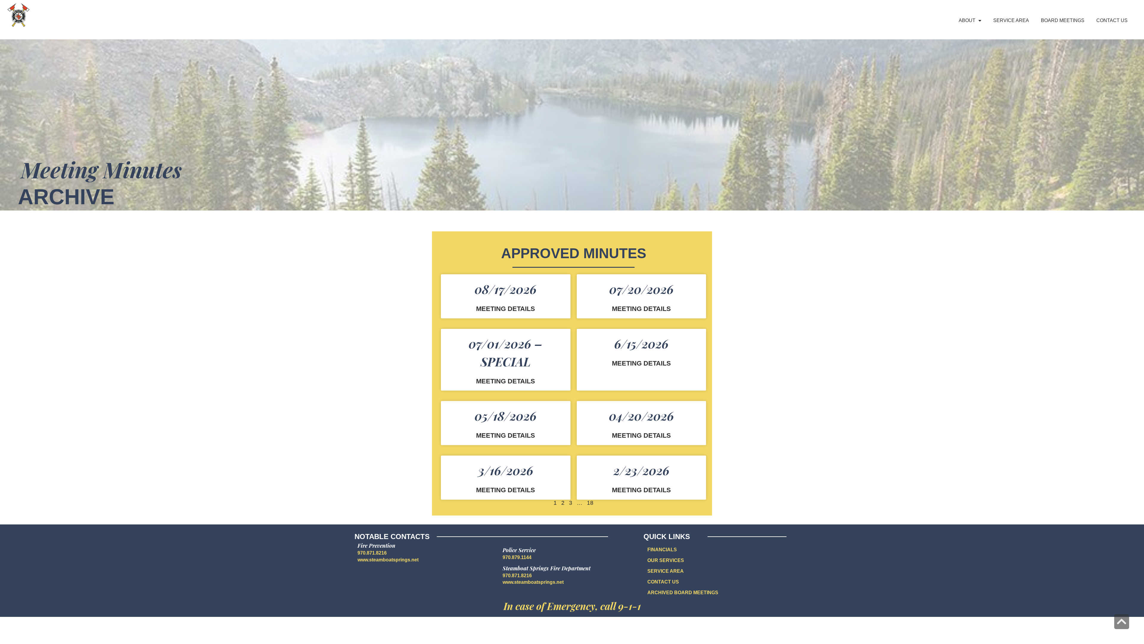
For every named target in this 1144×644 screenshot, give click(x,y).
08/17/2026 (506, 289)
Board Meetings (1062, 20)
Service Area (1011, 20)
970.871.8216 (372, 552)
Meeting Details (505, 309)
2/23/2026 (641, 470)
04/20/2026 (641, 416)
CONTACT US (663, 581)
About (967, 20)
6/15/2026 (641, 344)
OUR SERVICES (665, 560)
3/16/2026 (505, 470)
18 (590, 503)
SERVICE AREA (665, 571)
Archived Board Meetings (682, 592)
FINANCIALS (662, 549)
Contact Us (1112, 20)
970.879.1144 (517, 557)
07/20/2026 (641, 289)
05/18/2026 (506, 416)
